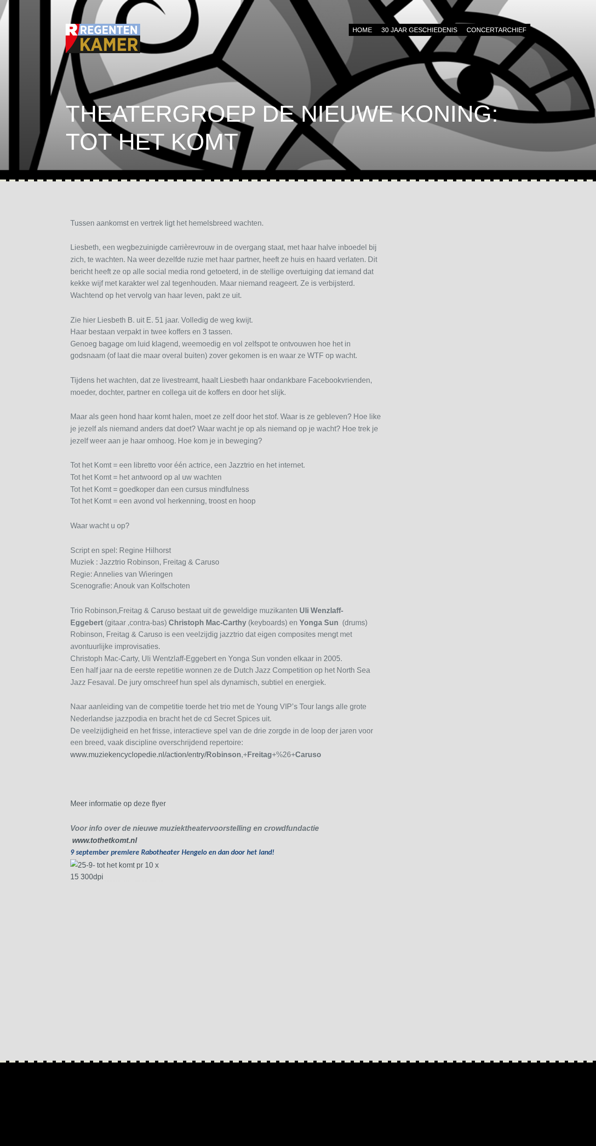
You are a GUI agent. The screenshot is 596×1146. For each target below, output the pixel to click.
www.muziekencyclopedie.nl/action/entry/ (138, 755)
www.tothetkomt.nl (104, 840)
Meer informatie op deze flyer (118, 804)
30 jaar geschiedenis (419, 30)
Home (362, 30)
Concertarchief (497, 30)
